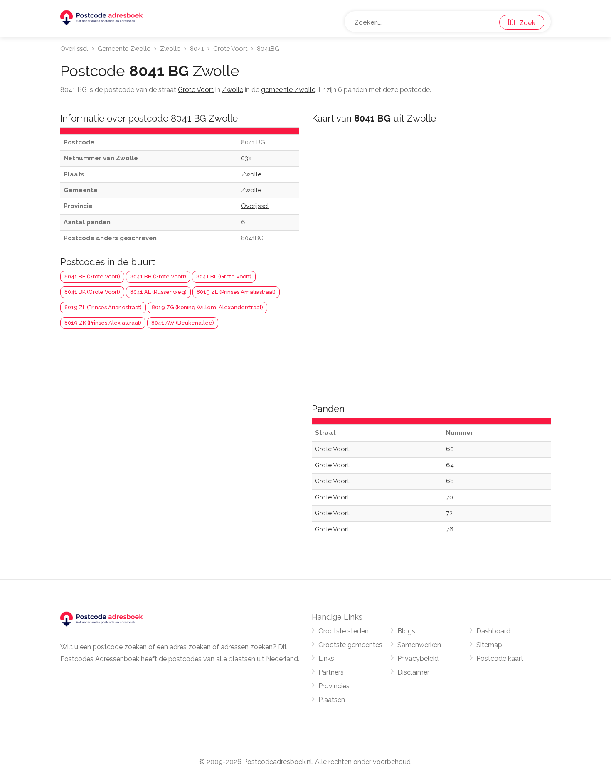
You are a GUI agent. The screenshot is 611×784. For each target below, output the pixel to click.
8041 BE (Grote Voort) (92, 276)
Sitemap (489, 645)
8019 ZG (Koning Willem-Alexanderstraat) (207, 307)
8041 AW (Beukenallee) (182, 323)
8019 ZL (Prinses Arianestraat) (103, 307)
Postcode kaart (499, 658)
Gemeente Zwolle (124, 48)
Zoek (525, 23)
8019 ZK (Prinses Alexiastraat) (102, 323)
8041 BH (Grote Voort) (158, 276)
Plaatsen (331, 700)
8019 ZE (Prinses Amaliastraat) (236, 292)
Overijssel (74, 48)
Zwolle (170, 48)
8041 (197, 48)
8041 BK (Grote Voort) (92, 292)
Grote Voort (230, 48)
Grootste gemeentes (350, 645)
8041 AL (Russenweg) (158, 292)
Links (326, 658)
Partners (331, 672)
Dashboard (493, 631)
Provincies (334, 686)
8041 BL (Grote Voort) (223, 276)
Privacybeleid (418, 658)
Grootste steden (343, 631)
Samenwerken (419, 645)
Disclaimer (413, 672)
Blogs (406, 631)
